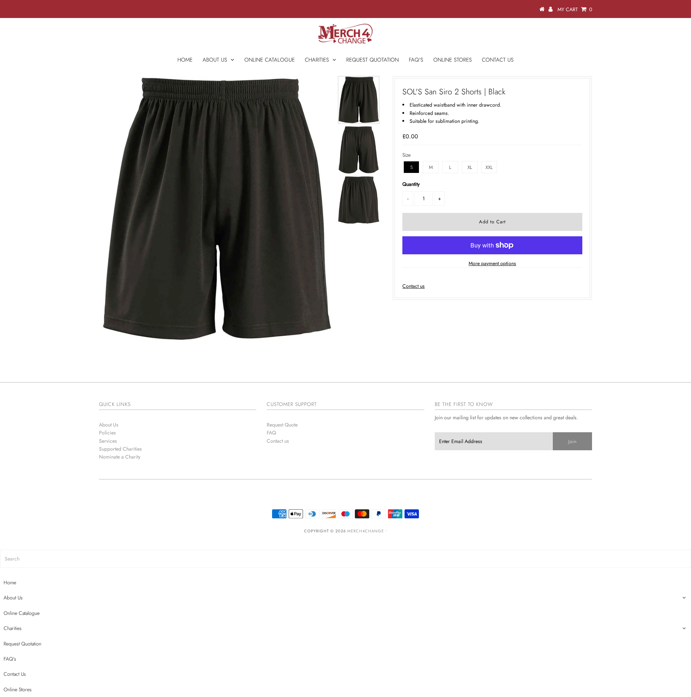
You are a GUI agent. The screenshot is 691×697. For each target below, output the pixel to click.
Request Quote (282, 424)
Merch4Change (365, 531)
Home (185, 60)
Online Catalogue (269, 60)
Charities (317, 60)
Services (108, 440)
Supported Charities (120, 448)
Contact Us (498, 60)
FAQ (271, 432)
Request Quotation (372, 60)
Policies (107, 432)
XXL (489, 167)
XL (470, 167)
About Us (215, 60)
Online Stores (452, 60)
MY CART (574, 9)
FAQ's (416, 60)
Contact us (413, 286)
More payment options (492, 263)
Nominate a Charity (119, 456)
